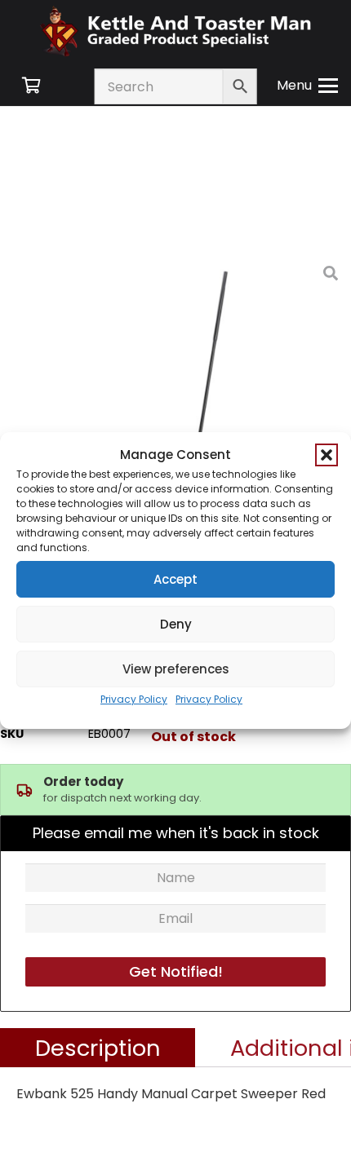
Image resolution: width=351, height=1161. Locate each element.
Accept (175, 579)
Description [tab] (98, 1047)
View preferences (175, 669)
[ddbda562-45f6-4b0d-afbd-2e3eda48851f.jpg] (210, 393)
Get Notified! (176, 971)
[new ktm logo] (175, 30)
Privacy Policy (133, 699)
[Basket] (31, 85)
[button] (326, 455)
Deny (176, 624)
